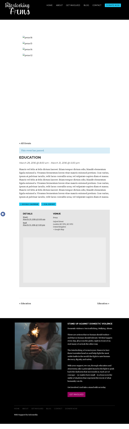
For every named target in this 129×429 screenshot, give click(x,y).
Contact (96, 5)
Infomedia (33, 415)
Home (49, 5)
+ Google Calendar (29, 204)
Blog (86, 5)
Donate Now (113, 5)
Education (25, 303)
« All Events (25, 143)
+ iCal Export (48, 204)
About (59, 5)
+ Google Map (58, 229)
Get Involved (73, 5)
